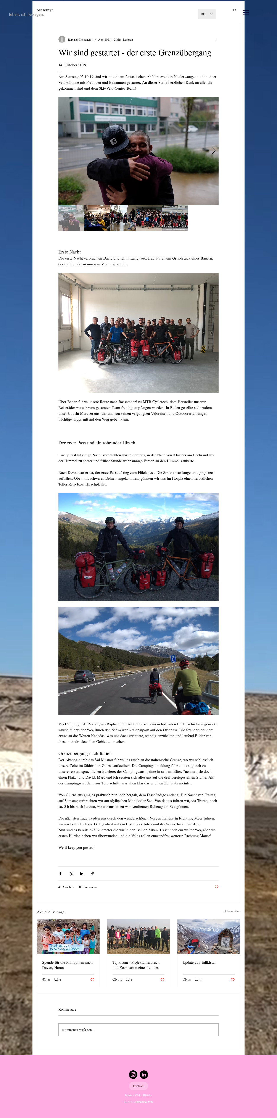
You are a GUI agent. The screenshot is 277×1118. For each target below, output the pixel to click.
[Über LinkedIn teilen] (82, 873)
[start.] (246, 12)
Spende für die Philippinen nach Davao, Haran (67, 965)
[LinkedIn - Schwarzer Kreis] (144, 1074)
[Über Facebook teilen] (60, 873)
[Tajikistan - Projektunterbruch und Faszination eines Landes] (138, 936)
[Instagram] (133, 1074)
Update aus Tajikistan (199, 962)
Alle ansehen (232, 911)
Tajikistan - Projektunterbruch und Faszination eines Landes (136, 965)
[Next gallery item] (213, 151)
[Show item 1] (71, 218)
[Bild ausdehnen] (138, 151)
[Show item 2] (97, 218)
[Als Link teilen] (92, 873)
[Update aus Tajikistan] (208, 936)
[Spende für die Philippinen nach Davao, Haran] (68, 936)
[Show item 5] (175, 218)
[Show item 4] (149, 218)
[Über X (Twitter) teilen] (71, 873)
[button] (235, 9)
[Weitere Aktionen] (216, 39)
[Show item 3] (123, 218)
